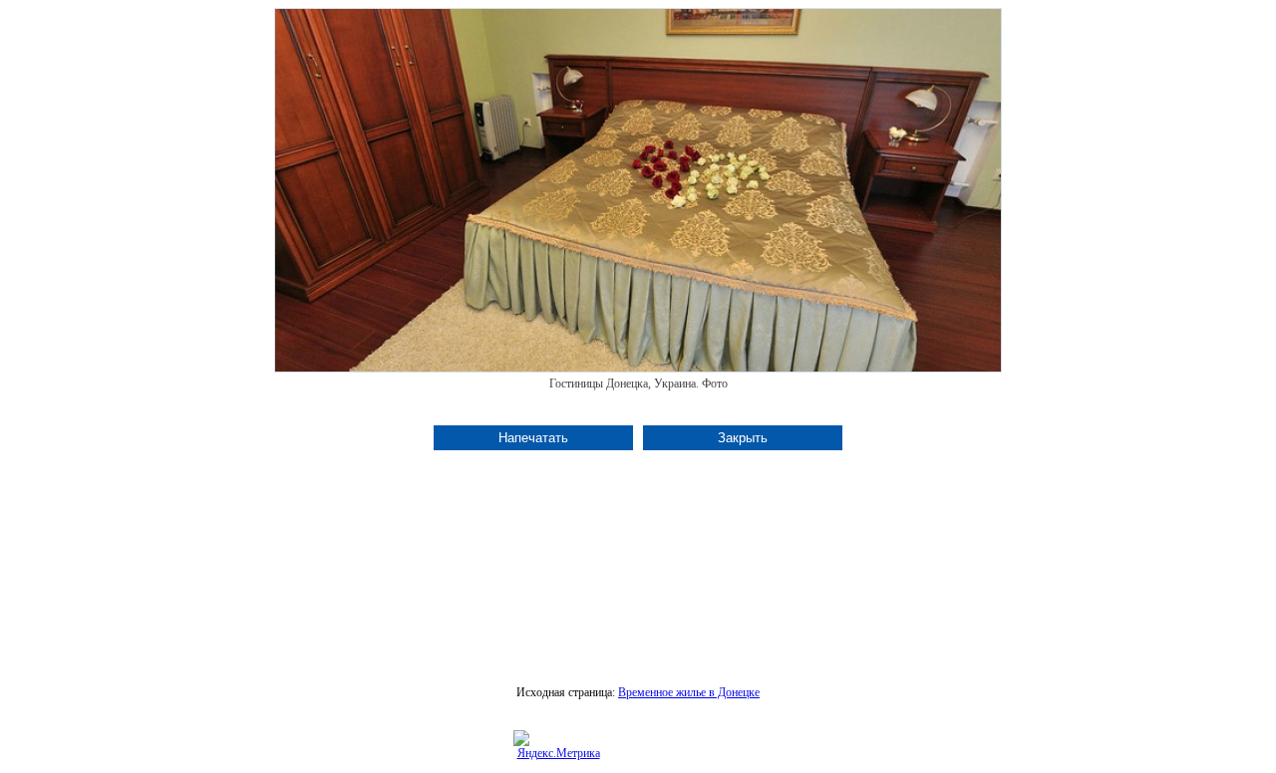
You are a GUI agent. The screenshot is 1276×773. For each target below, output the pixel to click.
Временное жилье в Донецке (689, 692)
